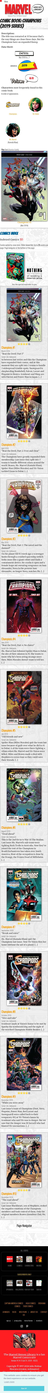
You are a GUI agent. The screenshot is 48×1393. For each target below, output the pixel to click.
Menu (6, 1)
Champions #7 (8, 927)
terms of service (28, 1320)
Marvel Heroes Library (22, 1354)
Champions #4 (8, 639)
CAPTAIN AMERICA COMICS (14, 1303)
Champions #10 (9, 1193)
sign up (9, 1320)
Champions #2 (8, 444)
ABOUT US (34, 1311)
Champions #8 (8, 1011)
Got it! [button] (24, 1388)
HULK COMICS (30, 1303)
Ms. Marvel (13, 139)
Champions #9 (8, 1096)
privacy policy (18, 1320)
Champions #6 (8, 827)
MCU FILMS (23, 1311)
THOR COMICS (28, 1306)
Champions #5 (8, 730)
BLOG (14, 1311)
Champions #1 (8, 347)
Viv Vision (36, 113)
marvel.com (39, 1320)
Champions (13, 113)
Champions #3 (8, 539)
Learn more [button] (9, 1382)
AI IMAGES (6, 1311)
